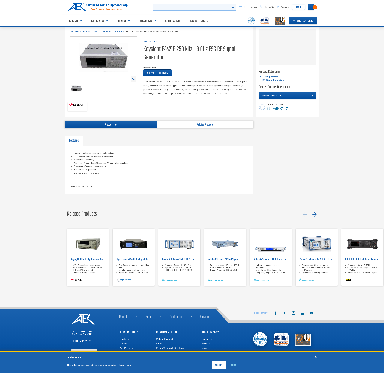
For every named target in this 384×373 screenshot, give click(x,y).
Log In (298, 7)
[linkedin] (302, 313)
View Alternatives (157, 73)
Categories (75, 31)
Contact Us (207, 339)
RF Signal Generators (113, 31)
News (204, 348)
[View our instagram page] (293, 313)
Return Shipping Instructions (170, 348)
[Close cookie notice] (315, 356)
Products (124, 339)
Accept (219, 365)
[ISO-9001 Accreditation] (303, 339)
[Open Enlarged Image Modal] (133, 79)
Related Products (205, 124)
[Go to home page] (99, 7)
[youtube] (311, 313)
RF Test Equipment (91, 31)
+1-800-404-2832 (303, 20)
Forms (159, 343)
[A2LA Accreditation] (281, 339)
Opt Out (234, 365)
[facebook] (275, 313)
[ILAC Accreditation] (260, 339)
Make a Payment (164, 339)
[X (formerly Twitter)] (284, 313)
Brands (123, 343)
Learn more (125, 365)
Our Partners (126, 348)
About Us (206, 343)
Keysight (150, 41)
